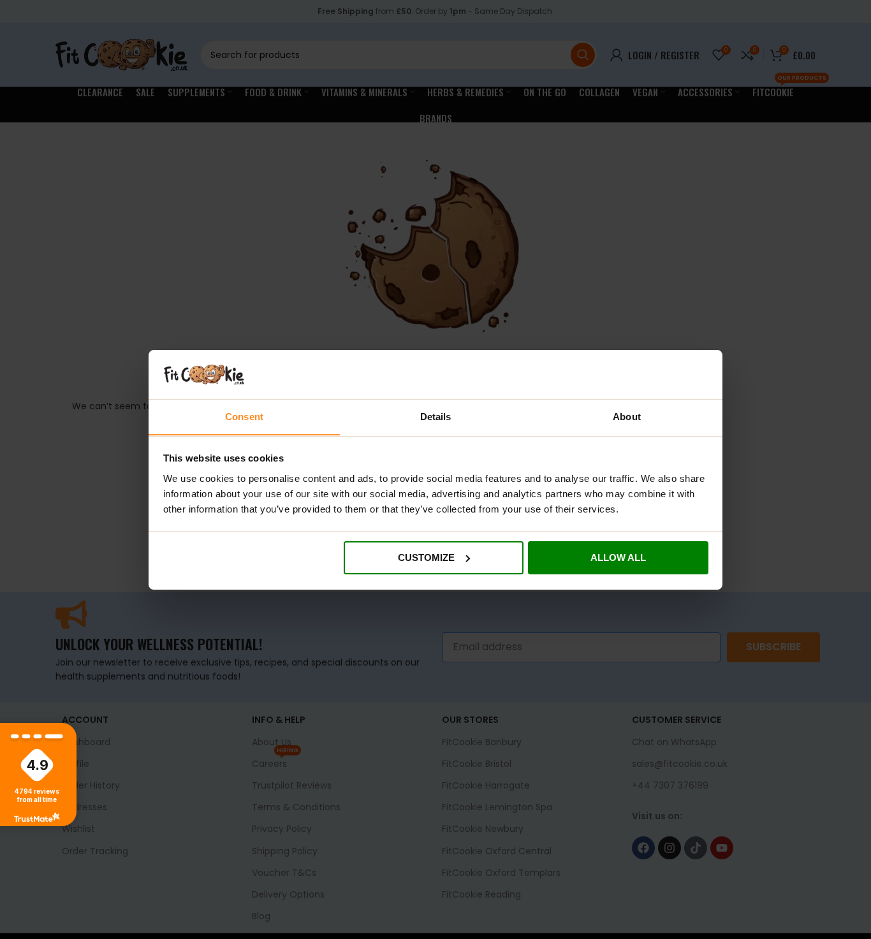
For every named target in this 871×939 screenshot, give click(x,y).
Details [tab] (435, 416)
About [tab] (627, 416)
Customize (426, 557)
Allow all (618, 557)
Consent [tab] (244, 416)
